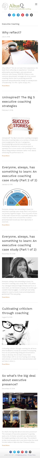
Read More (6, 85)
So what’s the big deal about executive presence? (18, 380)
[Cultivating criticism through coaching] (20, 333)
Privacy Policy (32, 455)
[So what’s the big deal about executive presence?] (20, 410)
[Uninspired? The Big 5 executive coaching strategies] (20, 124)
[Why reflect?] (20, 52)
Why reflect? (11, 32)
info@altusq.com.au (21, 455)
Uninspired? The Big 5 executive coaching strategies (18, 101)
